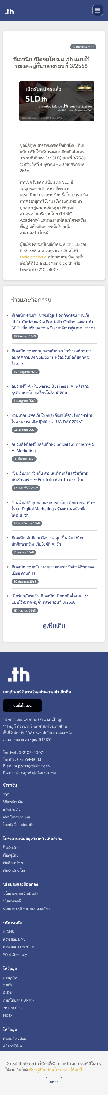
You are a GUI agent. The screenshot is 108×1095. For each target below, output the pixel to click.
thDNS (8, 931)
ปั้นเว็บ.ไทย (11, 847)
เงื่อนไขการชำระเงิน (16, 817)
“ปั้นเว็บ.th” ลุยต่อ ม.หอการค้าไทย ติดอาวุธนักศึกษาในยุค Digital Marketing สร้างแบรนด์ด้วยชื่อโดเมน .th (54, 509)
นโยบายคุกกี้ (12, 901)
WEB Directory (15, 954)
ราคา (6, 794)
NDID (7, 1015)
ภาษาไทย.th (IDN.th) (18, 1000)
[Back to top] (98, 1088)
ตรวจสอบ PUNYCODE (20, 946)
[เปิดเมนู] (97, 10)
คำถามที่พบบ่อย (14, 1038)
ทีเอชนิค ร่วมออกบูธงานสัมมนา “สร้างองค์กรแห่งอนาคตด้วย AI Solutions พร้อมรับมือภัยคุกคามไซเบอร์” (52, 357)
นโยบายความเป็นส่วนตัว (20, 893)
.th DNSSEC (12, 1008)
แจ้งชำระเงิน (12, 809)
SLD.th (8, 992)
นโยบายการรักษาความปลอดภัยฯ (26, 908)
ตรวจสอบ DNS (14, 939)
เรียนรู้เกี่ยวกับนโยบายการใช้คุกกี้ (55, 1070)
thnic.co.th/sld (33, 257)
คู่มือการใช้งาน (13, 1046)
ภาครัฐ (8, 985)
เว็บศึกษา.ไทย (13, 863)
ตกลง (54, 1082)
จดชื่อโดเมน (22, 705)
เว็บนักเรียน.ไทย (14, 870)
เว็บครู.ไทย (10, 855)
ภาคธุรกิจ (10, 977)
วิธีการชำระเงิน (13, 801)
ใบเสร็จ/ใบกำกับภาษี (17, 824)
